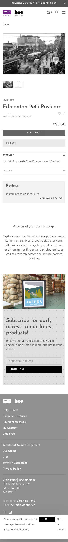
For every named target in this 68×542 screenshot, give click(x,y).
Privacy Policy (12, 469)
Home (6, 24)
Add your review (51, 198)
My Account (10, 428)
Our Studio (9, 451)
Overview (8, 155)
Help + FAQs (10, 410)
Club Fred (9, 434)
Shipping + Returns (15, 416)
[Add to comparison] (64, 114)
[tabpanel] (34, 54)
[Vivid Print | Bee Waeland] (13, 401)
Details (7, 170)
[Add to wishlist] (60, 114)
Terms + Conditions (15, 463)
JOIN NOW (17, 369)
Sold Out (34, 132)
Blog (6, 457)
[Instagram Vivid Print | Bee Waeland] (10, 513)
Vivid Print (8, 99)
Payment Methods (14, 422)
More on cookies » (61, 527)
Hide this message (47, 520)
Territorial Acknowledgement (21, 445)
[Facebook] (4, 513)
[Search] (57, 12)
